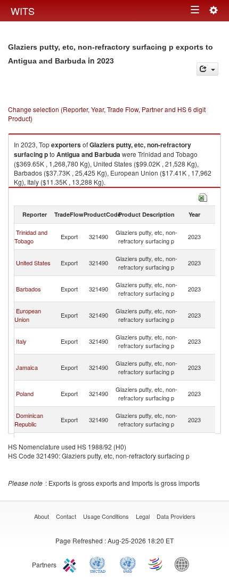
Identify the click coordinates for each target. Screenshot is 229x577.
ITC (71, 563)
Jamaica (27, 367)
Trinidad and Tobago (30, 236)
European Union (27, 314)
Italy (21, 341)
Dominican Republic (28, 419)
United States (33, 262)
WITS (23, 11)
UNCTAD (99, 563)
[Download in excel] (203, 196)
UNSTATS (127, 563)
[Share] (207, 69)
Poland (25, 393)
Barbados (28, 288)
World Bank (184, 563)
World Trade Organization (156, 563)
